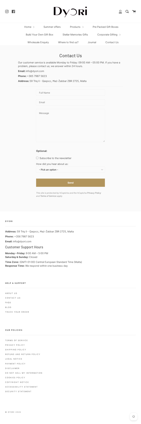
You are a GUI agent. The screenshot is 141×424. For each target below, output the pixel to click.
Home (28, 26)
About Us (11, 293)
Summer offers (52, 26)
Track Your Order (17, 312)
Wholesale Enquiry (38, 42)
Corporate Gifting (107, 34)
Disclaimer (12, 368)
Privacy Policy (94, 193)
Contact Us (112, 42)
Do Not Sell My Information (23, 373)
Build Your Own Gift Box (39, 34)
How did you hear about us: (52, 164)
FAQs (8, 302)
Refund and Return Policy (22, 354)
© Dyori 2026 (13, 412)
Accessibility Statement (21, 387)
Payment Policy (15, 364)
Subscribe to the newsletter (55, 158)
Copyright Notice (17, 382)
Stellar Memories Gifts (75, 34)
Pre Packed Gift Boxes (105, 26)
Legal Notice (13, 359)
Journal (92, 42)
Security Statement (18, 391)
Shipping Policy (15, 350)
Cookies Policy (15, 378)
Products (75, 26)
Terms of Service (48, 196)
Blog (8, 307)
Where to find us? (68, 42)
